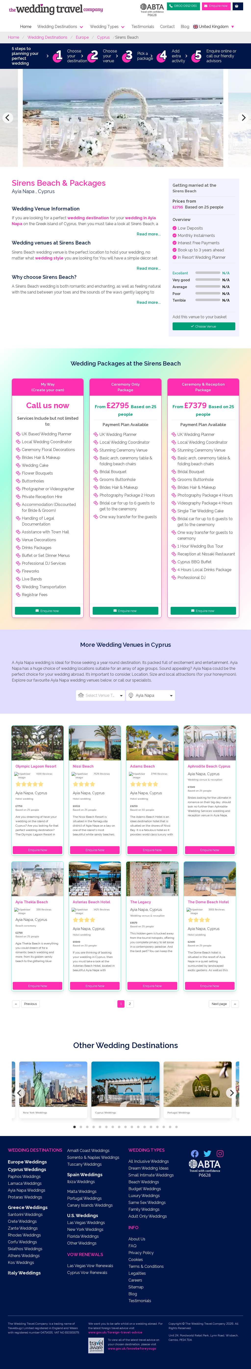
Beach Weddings (143, 1182)
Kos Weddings (21, 1262)
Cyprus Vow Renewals (87, 1272)
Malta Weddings (82, 1191)
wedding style (49, 258)
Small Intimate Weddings (151, 1175)
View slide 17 (176, 1127)
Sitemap (136, 1287)
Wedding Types (104, 26)
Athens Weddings (24, 1255)
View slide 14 (157, 1127)
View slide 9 (125, 1127)
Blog (185, 26)
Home (25, 26)
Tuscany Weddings (84, 1164)
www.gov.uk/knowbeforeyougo (132, 1348)
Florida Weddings (83, 1236)
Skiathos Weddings (25, 1249)
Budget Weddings (144, 1188)
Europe (82, 37)
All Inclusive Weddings (148, 1161)
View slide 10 (132, 1127)
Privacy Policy (141, 1252)
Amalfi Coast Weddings (88, 1150)
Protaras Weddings (25, 1197)
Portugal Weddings (84, 1198)
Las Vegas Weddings (86, 1222)
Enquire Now (37, 850)
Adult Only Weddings (147, 1216)
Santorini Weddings (25, 1214)
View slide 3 (87, 1127)
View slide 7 (113, 1127)
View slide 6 (106, 1127)
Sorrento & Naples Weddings (93, 1157)
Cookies (135, 1259)
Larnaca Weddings (25, 1183)
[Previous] (7, 117)
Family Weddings (144, 1209)
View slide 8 (119, 1127)
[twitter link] (207, 1155)
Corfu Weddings (22, 1242)
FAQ (132, 1246)
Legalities (137, 1273)
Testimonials (142, 26)
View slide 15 (164, 1127)
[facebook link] (195, 1155)
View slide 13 (151, 1127)
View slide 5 (100, 1127)
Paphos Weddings (24, 1176)
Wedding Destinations (57, 26)
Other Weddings (82, 1243)
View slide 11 (138, 1127)
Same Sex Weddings (147, 1202)
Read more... (149, 234)
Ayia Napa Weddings (26, 1190)
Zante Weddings (23, 1228)
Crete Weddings (22, 1221)
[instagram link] (220, 1155)
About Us (136, 1239)
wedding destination (88, 218)
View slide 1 (74, 1127)
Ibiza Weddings (81, 1181)
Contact (167, 26)
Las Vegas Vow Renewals (90, 1265)
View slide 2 (81, 1127)
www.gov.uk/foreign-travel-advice (115, 1332)
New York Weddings (85, 1229)
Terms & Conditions (146, 1266)
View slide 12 (144, 1127)
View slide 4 (93, 1127)
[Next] (243, 117)
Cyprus (103, 37)
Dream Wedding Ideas (148, 1168)
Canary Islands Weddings (90, 1205)
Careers (135, 1280)
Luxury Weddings (144, 1195)
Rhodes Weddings (24, 1235)
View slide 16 (170, 1127)
